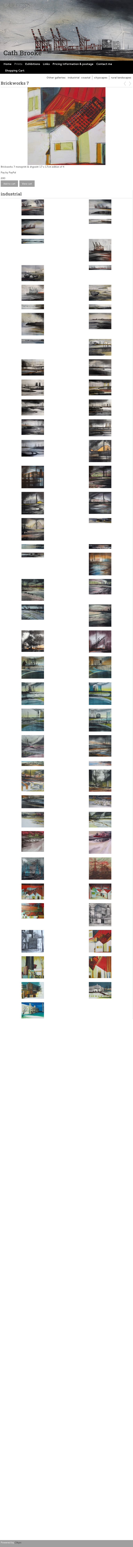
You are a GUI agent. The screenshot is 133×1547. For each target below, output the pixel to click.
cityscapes (100, 77)
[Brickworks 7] (66, 126)
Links (46, 64)
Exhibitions (32, 64)
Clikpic (18, 1542)
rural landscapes (121, 77)
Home (7, 64)
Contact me (104, 64)
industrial (73, 77)
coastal (85, 77)
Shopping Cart (14, 70)
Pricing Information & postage (72, 64)
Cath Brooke (22, 52)
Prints (18, 64)
